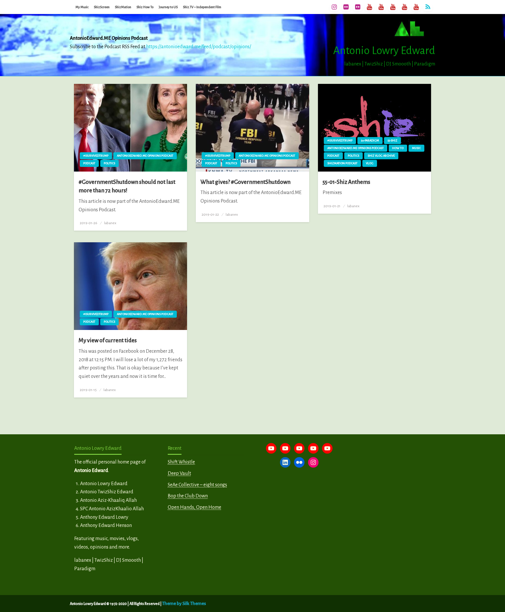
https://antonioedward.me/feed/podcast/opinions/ (198, 46)
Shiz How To (144, 7)
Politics (109, 163)
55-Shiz (392, 140)
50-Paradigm (370, 140)
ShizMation (123, 7)
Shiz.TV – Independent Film (202, 7)
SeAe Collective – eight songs (197, 484)
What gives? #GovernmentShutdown (245, 182)
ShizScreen (102, 7)
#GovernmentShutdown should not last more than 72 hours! (127, 186)
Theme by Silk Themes (184, 603)
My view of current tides (108, 340)
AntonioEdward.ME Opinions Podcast (145, 155)
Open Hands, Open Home (194, 507)
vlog (369, 163)
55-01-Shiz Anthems (346, 182)
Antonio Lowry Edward (384, 50)
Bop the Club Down (188, 496)
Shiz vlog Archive (381, 155)
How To (398, 148)
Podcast (89, 163)
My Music (82, 7)
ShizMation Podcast (342, 163)
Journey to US (168, 7)
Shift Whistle (181, 462)
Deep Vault (179, 473)
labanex (110, 223)
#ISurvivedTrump (95, 155)
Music (416, 148)
